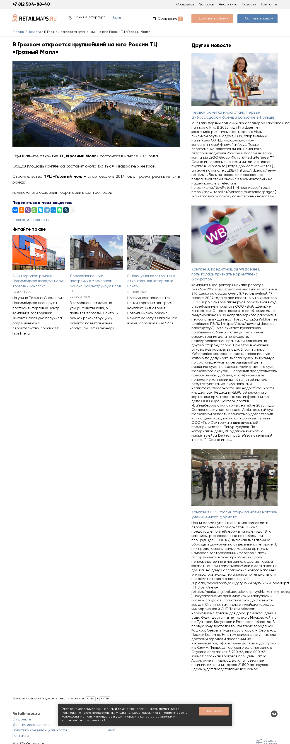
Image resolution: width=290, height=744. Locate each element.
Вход (117, 18)
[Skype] (40, 210)
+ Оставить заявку (257, 18)
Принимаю (214, 711)
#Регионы (40, 220)
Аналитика (228, 4)
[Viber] (28, 210)
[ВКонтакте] (15, 210)
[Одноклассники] (21, 210)
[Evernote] (59, 210)
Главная (18, 31)
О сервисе (185, 4)
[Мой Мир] (53, 210)
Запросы (206, 4)
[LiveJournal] (66, 210)
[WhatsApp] (34, 210)
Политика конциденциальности (39, 730)
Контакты (269, 4)
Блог (111, 730)
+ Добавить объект (212, 18)
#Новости (20, 220)
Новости (34, 31)
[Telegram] (47, 210)
